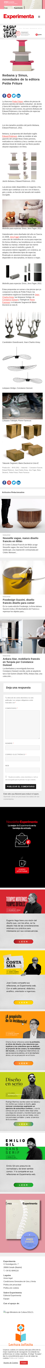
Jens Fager (14, 237)
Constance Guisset (10, 300)
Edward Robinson (9, 136)
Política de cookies (11, 1288)
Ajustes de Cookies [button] (10, 1363)
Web (7, 766)
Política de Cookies (16, 1358)
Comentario (11, 708)
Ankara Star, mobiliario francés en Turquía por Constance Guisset (21, 662)
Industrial (24, 468)
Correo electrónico (15, 754)
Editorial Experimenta (12, 1295)
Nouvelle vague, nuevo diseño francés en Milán (20, 540)
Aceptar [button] (23, 1363)
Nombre (9, 743)
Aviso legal (8, 1278)
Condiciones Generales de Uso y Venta (19, 1281)
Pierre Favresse (24, 472)
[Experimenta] (18, 16)
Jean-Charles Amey (21, 470)
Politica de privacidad (12, 1285)
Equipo (6, 1299)
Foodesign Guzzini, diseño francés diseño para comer (19, 601)
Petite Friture (17, 102)
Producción (6, 468)
